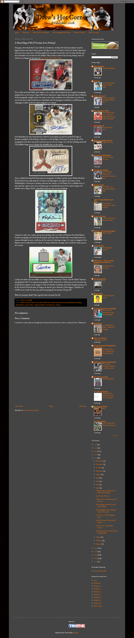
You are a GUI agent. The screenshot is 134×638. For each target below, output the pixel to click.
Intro (95, 580)
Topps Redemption (108, 379)
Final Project (98, 606)
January (99, 544)
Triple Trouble (107, 233)
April (98, 488)
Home (17, 32)
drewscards (51, 303)
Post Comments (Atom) (31, 410)
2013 (95, 458)
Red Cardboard (99, 126)
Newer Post (19, 406)
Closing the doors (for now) (108, 267)
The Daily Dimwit (100, 421)
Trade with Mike (40, 305)
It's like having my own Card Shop (105, 309)
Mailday (79, 303)
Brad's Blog (98, 323)
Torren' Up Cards (99, 216)
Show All (115, 435)
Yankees (58, 305)
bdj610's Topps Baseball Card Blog (103, 200)
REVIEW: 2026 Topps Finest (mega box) (108, 189)
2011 (95, 551)
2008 (96, 562)
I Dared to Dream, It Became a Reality (108, 219)
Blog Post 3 (97, 589)
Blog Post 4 (97, 592)
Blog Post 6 (97, 597)
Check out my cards (36, 303)
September (99, 471)
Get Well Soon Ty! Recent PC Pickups (106, 521)
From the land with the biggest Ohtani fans (108, 100)
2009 (96, 558)
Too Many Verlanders (101, 170)
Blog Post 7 (97, 600)
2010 (96, 555)
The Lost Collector (100, 338)
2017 (96, 444)
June (97, 481)
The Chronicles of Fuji (101, 111)
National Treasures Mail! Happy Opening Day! (106, 532)
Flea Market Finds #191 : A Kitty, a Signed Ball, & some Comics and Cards (108, 116)
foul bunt (97, 81)
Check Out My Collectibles (51, 58)
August (98, 474)
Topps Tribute (29, 305)
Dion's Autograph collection (103, 140)
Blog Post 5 (97, 594)
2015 (96, 451)
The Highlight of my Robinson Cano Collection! (106, 511)
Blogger (75, 633)
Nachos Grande (99, 185)
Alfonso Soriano (25, 303)
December (99, 461)
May (98, 485)
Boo (103, 408)
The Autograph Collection (61, 32)
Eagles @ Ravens (107, 142)
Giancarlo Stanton (60, 303)
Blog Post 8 (97, 603)
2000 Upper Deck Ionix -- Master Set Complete (108, 327)
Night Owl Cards (99, 96)
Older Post (82, 406)
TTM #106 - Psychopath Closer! (104, 527)
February (99, 541)
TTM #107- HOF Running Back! (105, 516)
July (97, 478)
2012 (96, 548)
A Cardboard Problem (101, 392)
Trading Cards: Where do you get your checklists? (108, 396)
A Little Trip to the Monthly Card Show (109, 424)
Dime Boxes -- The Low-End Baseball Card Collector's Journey (104, 262)
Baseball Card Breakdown (102, 155)
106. (103, 281)
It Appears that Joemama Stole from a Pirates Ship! (106, 492)
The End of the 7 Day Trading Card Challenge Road (108, 351)
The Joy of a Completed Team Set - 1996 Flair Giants (108, 366)
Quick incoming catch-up (107, 158)
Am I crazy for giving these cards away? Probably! (108, 312)
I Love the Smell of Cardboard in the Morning (105, 346)
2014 (96, 455)
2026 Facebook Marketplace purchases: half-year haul (108, 175)
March (98, 537)
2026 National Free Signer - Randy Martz (108, 85)
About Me (26, 32)
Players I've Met (79, 32)
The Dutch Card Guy (101, 377)
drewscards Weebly (100, 571)
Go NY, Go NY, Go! (102, 496)
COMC (45, 303)
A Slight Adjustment (108, 68)
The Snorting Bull (100, 279)
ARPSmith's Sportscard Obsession (105, 362)
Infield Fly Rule (99, 246)
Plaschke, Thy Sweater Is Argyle (104, 231)
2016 (96, 448)
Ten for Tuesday (93, 32)
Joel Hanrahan (71, 303)
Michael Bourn (20, 305)
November (100, 464)
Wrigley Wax (98, 294)
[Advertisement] (51, 387)
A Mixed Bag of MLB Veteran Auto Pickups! (106, 506)
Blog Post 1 (97, 583)
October (99, 468)
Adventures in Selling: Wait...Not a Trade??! (109, 205)
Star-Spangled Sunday (107, 249)
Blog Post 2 (97, 586)
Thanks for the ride (100, 340)
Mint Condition (99, 66)
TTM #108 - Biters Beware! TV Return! (107, 500)
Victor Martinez (50, 305)
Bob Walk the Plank (100, 407)
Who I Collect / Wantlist (41, 32)
